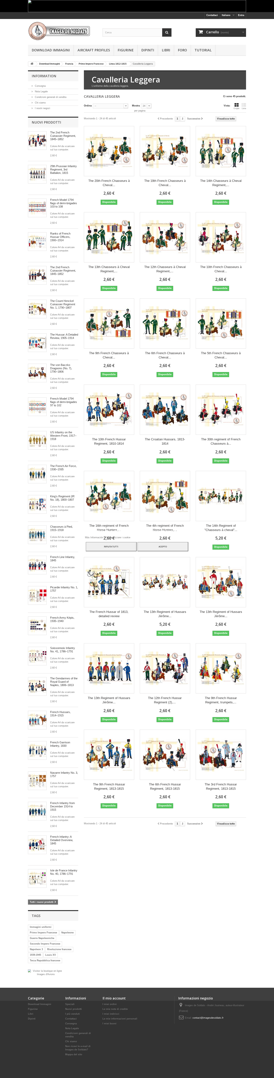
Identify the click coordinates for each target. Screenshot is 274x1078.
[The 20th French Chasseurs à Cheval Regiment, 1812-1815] (109, 151)
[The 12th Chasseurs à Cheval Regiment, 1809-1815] (165, 237)
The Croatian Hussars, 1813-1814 (165, 441)
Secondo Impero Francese (45, 943)
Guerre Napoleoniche (42, 938)
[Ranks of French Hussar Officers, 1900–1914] (37, 241)
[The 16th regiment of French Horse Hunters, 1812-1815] (109, 496)
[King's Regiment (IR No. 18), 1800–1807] (37, 504)
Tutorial (203, 50)
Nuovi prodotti (46, 122)
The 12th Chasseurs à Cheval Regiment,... (165, 269)
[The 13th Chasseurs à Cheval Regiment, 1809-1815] (109, 237)
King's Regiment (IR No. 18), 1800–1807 (62, 498)
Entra (241, 15)
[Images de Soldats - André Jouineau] (62, 31)
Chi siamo (40, 102)
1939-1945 (35, 954)
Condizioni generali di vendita (50, 97)
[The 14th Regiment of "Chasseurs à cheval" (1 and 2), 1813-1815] (221, 496)
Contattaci (212, 15)
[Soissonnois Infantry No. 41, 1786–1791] (37, 656)
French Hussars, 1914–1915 (60, 713)
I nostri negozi (42, 108)
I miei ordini (110, 1004)
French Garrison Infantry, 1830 (60, 744)
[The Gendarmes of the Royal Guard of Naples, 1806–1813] (37, 686)
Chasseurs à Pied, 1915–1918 (61, 528)
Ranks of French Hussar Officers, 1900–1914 (60, 237)
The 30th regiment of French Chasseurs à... (220, 441)
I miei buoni (109, 1023)
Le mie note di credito (115, 1009)
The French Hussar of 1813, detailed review (108, 614)
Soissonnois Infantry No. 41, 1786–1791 (62, 649)
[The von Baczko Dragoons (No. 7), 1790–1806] (37, 373)
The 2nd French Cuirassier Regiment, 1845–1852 (63, 136)
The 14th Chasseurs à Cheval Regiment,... (221, 183)
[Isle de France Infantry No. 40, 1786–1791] (37, 878)
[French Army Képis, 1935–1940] (37, 625)
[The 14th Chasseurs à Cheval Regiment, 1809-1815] (221, 151)
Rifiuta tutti (111, 547)
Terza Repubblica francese (45, 960)
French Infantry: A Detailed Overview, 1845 (61, 840)
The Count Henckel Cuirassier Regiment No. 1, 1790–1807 (62, 304)
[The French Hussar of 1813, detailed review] (109, 582)
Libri (166, 50)
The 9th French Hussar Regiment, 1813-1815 (109, 786)
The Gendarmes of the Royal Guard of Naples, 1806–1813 (64, 682)
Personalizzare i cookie (117, 537)
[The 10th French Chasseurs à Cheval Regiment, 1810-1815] (221, 237)
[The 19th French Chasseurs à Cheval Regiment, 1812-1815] (165, 151)
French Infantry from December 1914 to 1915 (62, 806)
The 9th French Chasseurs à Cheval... (109, 355)
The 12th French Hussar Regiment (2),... (165, 700)
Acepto (163, 547)
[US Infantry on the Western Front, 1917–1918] (37, 440)
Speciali (70, 1004)
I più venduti (72, 1013)
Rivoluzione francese (59, 949)
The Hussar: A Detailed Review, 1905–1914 (64, 336)
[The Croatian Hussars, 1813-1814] (165, 409)
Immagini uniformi (40, 927)
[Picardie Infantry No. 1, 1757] (37, 595)
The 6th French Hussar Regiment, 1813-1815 (165, 786)
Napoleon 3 (36, 949)
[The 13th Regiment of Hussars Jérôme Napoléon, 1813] (109, 668)
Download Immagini (51, 50)
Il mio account (114, 998)
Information (44, 76)
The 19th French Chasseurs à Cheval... (165, 183)
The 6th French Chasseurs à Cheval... (165, 355)
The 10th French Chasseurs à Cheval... (221, 269)
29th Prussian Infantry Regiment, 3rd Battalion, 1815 (63, 169)
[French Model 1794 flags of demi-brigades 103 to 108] (37, 208)
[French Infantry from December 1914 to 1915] (37, 811)
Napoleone (67, 932)
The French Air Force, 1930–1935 (63, 467)
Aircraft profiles (94, 50)
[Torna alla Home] (31, 64)
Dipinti (147, 50)
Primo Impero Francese (43, 932)
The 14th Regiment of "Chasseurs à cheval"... (220, 528)
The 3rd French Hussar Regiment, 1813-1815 (221, 786)
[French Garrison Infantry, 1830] (37, 750)
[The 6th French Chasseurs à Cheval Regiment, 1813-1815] (165, 323)
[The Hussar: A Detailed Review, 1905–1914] (37, 342)
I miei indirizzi (111, 1013)
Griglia (236, 108)
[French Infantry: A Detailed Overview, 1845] (37, 844)
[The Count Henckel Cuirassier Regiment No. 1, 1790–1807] (37, 309)
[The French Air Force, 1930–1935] (37, 474)
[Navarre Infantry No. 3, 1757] (37, 780)
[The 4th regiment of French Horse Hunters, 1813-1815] (165, 496)
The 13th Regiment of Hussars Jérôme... (165, 614)
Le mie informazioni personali (120, 1018)
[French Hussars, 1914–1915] (37, 720)
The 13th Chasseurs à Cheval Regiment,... (109, 269)
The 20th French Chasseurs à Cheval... (109, 183)
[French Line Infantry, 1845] (37, 565)
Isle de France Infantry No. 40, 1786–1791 (63, 872)
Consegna (40, 85)
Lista (244, 108)
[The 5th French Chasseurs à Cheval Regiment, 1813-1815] (221, 323)
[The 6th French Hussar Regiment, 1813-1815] (165, 754)
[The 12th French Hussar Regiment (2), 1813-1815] (165, 668)
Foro (182, 50)
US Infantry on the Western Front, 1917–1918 (63, 436)
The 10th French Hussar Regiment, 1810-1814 (109, 441)
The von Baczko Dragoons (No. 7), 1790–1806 (61, 368)
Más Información (94, 537)
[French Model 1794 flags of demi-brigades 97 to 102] (37, 406)
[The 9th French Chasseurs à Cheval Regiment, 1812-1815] (109, 323)
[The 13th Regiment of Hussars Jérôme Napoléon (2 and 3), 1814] (165, 582)
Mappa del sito (73, 1054)
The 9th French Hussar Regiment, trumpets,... (221, 700)
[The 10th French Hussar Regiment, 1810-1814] (109, 409)
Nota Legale (41, 91)
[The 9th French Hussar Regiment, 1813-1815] (109, 754)
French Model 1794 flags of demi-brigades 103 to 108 (63, 203)
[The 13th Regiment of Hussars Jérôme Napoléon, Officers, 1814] (221, 582)
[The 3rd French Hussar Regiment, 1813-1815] (221, 754)
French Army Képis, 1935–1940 (62, 619)
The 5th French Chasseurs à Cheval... (221, 355)
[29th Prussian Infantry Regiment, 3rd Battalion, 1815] (37, 174)
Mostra (136, 105)
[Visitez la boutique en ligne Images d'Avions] (46, 972)
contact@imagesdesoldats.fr (208, 1017)
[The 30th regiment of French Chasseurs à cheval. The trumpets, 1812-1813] (221, 409)
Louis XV (50, 954)
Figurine (126, 50)
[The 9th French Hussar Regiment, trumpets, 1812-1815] (221, 668)
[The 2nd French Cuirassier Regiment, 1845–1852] (37, 140)
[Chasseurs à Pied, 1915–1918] (37, 534)
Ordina (88, 105)
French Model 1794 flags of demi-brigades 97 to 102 (63, 402)
